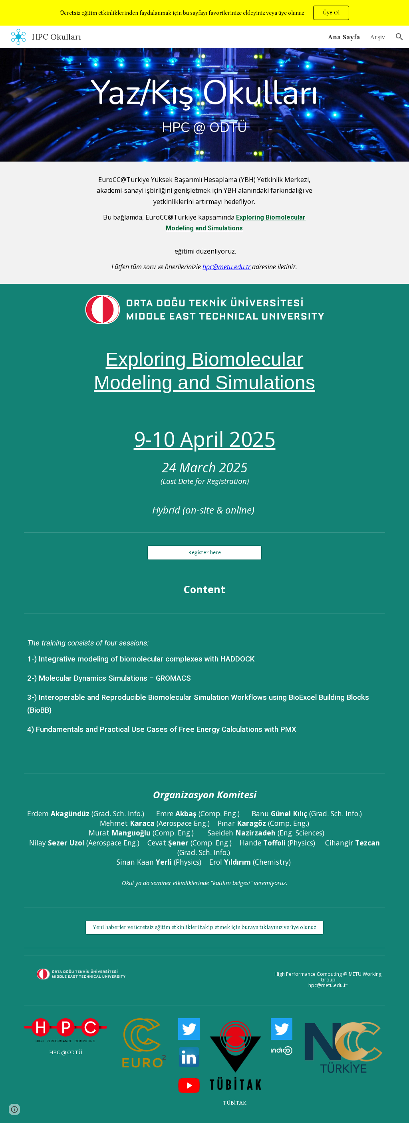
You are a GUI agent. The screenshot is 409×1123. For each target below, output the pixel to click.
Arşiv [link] (377, 37)
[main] (204, 104)
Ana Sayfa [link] (344, 37)
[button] (399, 36)
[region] (204, 13)
